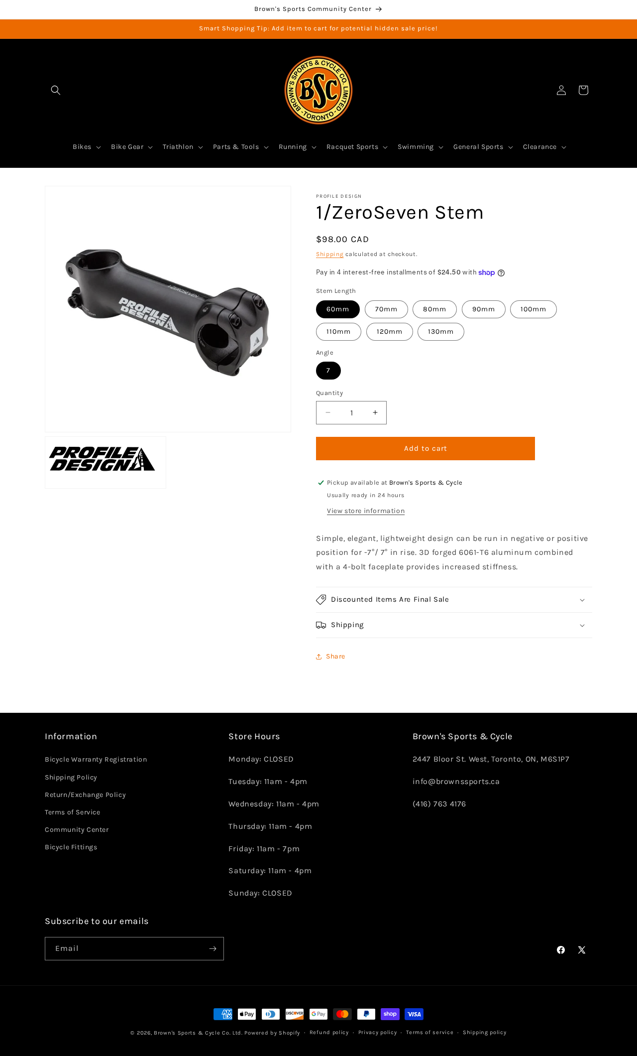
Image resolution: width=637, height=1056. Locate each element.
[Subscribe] (212, 948)
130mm (441, 331)
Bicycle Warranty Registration (96, 759)
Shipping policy (485, 1032)
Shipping (330, 254)
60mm (337, 309)
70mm (386, 309)
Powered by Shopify (272, 1033)
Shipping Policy (71, 777)
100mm (533, 309)
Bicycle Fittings (71, 847)
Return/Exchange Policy (85, 795)
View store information (366, 511)
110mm (338, 331)
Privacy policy (377, 1032)
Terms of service (429, 1032)
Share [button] (335, 656)
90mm (483, 309)
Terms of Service (73, 812)
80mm (434, 309)
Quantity (329, 392)
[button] (56, 90)
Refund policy (329, 1032)
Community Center (77, 829)
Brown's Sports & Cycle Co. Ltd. (198, 1033)
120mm (390, 331)
